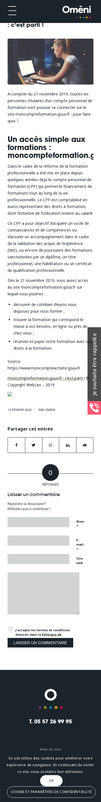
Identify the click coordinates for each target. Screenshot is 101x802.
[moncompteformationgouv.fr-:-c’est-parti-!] (50, 62)
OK (51, 780)
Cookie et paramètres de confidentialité (51, 791)
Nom (80, 524)
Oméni (50, 410)
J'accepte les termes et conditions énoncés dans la (42, 634)
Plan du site (50, 749)
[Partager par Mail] (84, 445)
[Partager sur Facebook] (16, 445)
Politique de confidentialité (38, 636)
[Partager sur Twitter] (33, 445)
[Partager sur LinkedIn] (67, 445)
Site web (79, 560)
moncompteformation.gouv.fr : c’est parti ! (46, 378)
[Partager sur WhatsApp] (50, 445)
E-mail (80, 545)
